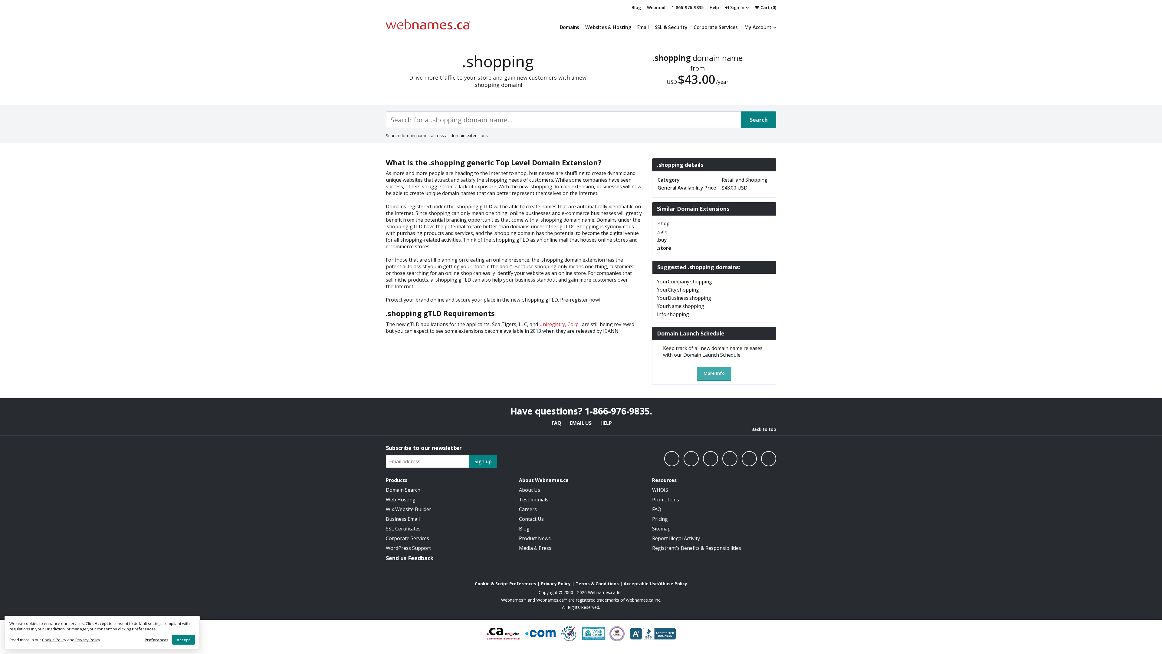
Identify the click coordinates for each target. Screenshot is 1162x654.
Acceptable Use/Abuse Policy (655, 583)
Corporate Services (716, 27)
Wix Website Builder (408, 509)
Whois (660, 490)
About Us (529, 490)
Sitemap (661, 528)
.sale (662, 231)
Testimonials (533, 499)
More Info (714, 373)
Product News (535, 538)
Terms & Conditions (597, 583)
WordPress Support (408, 548)
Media (526, 548)
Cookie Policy (54, 639)
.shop (663, 223)
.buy (662, 239)
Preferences (156, 639)
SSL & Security (671, 27)
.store (664, 248)
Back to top (763, 429)
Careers (528, 509)
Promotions (665, 499)
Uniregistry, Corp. (559, 324)
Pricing (660, 519)
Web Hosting (400, 499)
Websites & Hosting (608, 27)
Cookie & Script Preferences (505, 583)
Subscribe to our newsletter (424, 448)
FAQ (556, 423)
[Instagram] (691, 458)
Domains (569, 27)
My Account (758, 27)
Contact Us (531, 519)
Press (545, 548)
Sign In (737, 7)
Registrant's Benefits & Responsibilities (696, 548)
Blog (636, 7)
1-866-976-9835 (687, 7)
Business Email (403, 519)
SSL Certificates (403, 528)
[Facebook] (671, 458)
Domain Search (403, 490)
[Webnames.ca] (428, 24)
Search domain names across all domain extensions (437, 135)
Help (606, 423)
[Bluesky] (729, 458)
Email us (580, 423)
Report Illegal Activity (676, 538)
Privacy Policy (87, 639)
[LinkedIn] (710, 458)
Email (643, 27)
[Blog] (749, 458)
